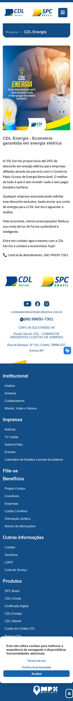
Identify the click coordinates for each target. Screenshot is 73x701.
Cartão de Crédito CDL (20, 628)
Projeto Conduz (15, 488)
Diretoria (10, 393)
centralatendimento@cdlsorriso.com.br (36, 312)
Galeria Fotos (14, 444)
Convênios (12, 496)
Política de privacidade (36, 667)
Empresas (11, 503)
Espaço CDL (13, 636)
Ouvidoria (11, 554)
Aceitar (36, 674)
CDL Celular (13, 598)
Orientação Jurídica (18, 518)
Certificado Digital (16, 606)
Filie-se (10, 470)
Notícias (10, 429)
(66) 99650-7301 (38, 319)
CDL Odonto (13, 621)
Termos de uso (36, 660)
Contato (10, 547)
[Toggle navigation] (63, 12)
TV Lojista (11, 437)
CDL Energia (13, 613)
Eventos (10, 452)
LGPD (9, 562)
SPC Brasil (12, 591)
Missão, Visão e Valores (21, 408)
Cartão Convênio (16, 511)
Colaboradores (15, 400)
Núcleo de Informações (20, 526)
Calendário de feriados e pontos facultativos (34, 459)
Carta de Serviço (16, 569)
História (10, 385)
